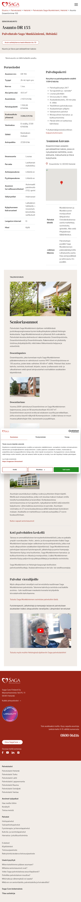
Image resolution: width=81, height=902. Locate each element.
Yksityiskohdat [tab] (40, 437)
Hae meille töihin (9, 803)
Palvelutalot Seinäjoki (11, 788)
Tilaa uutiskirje (8, 893)
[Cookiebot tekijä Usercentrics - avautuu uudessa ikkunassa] (70, 431)
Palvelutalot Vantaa (10, 792)
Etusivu (5, 10)
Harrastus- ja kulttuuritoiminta (15, 835)
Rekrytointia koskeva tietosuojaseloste (18, 853)
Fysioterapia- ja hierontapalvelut (16, 828)
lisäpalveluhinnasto (54, 133)
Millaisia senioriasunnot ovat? (14, 868)
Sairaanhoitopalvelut (11, 825)
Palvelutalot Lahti (9, 778)
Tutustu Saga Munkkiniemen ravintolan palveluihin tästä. (34, 599)
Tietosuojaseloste (9, 850)
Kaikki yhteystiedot (10, 701)
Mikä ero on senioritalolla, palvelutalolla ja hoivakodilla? (25, 882)
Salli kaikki (66, 469)
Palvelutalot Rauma (10, 785)
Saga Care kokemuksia (12, 889)
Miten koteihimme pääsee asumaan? (17, 864)
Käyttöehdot (7, 846)
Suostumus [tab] (14, 437)
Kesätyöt (6, 807)
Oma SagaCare (11, 742)
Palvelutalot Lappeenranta (13, 781)
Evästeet (6, 843)
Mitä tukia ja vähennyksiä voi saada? (17, 879)
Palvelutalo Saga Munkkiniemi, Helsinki (50, 10)
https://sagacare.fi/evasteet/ (12, 461)
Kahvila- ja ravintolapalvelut (14, 832)
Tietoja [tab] (67, 437)
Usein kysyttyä (8, 860)
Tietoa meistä (8, 810)
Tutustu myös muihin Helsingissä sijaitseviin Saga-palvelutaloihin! (38, 652)
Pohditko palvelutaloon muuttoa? (16, 875)
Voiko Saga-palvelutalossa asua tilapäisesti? (21, 872)
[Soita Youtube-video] (40, 630)
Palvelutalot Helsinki (11, 771)
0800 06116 (69, 735)
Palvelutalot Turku (9, 774)
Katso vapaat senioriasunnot (22, 521)
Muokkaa (39, 469)
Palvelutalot (16, 10)
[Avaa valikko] (76, 4)
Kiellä (15, 469)
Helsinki (27, 10)
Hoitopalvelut (8, 821)
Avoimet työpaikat (10, 799)
